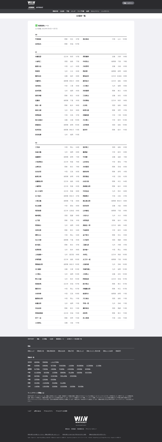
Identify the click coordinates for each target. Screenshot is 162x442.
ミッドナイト (105, 11)
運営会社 (67, 429)
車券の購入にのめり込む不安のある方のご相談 (74, 434)
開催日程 (55, 11)
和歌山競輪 (63, 376)
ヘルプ (29, 411)
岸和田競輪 (73, 376)
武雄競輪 (54, 386)
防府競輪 (53, 379)
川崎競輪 (53, 369)
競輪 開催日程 (51, 351)
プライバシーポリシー (91, 429)
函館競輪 (37, 362)
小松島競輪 (46, 383)
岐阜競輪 (46, 372)
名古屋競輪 (37, 372)
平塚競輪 (61, 369)
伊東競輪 (79, 369)
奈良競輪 (45, 376)
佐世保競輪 (63, 386)
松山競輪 (63, 383)
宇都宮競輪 (62, 365)
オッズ (73, 11)
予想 (67, 11)
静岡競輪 (87, 369)
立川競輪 (98, 365)
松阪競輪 (79, 372)
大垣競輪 (54, 372)
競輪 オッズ (80, 351)
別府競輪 (72, 386)
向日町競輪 (54, 376)
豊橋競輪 (63, 372)
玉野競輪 (37, 379)
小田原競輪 (70, 369)
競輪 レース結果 (108, 351)
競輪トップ (31, 351)
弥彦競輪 (37, 365)
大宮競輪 (71, 365)
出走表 (62, 11)
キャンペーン (95, 11)
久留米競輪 (46, 386)
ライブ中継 (81, 11)
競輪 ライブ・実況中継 (93, 351)
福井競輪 (37, 376)
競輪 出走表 (61, 351)
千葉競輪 (45, 369)
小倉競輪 (37, 386)
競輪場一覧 (40, 351)
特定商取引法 (80, 429)
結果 (87, 11)
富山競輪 (71, 372)
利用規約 (73, 429)
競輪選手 (118, 351)
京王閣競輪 (89, 365)
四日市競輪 (88, 372)
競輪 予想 (71, 351)
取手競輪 (53, 365)
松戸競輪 (37, 369)
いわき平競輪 (55, 362)
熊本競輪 (80, 386)
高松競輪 (37, 383)
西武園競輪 (80, 365)
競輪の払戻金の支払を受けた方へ (97, 434)
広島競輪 (45, 379)
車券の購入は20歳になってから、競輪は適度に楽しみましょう (44, 434)
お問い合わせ (37, 411)
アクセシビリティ (48, 411)
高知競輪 (54, 383)
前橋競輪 (45, 365)
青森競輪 (45, 362)
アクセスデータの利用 (61, 411)
